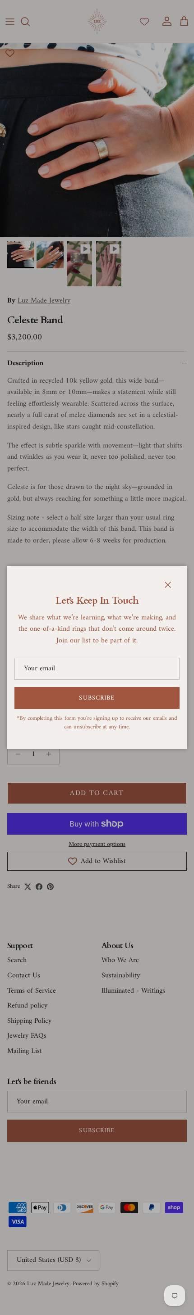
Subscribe (97, 698)
